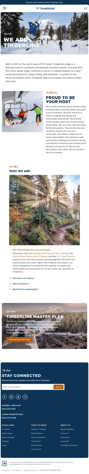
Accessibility (17, 470)
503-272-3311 (9, 409)
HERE (61, 2)
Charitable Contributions (69, 445)
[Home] (45, 8)
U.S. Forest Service (65, 256)
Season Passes (7, 433)
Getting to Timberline (38, 429)
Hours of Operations (38, 437)
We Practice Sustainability (25, 289)
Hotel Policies (36, 441)
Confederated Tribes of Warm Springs (50, 253)
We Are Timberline (67, 429)
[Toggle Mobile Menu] (86, 9)
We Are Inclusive (21, 283)
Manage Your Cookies (30, 470)
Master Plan (65, 441)
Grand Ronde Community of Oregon (30, 256)
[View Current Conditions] (4, 8)
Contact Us (65, 433)
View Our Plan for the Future (19, 339)
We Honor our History (23, 278)
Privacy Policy (6, 470)
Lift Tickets (6, 429)
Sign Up (59, 387)
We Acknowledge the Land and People (31, 249)
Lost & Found (36, 449)
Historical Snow (36, 445)
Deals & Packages (8, 437)
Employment (65, 437)
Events (4, 445)
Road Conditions (37, 433)
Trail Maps (5, 441)
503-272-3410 (9, 417)
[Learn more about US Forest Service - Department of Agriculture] (4, 464)
